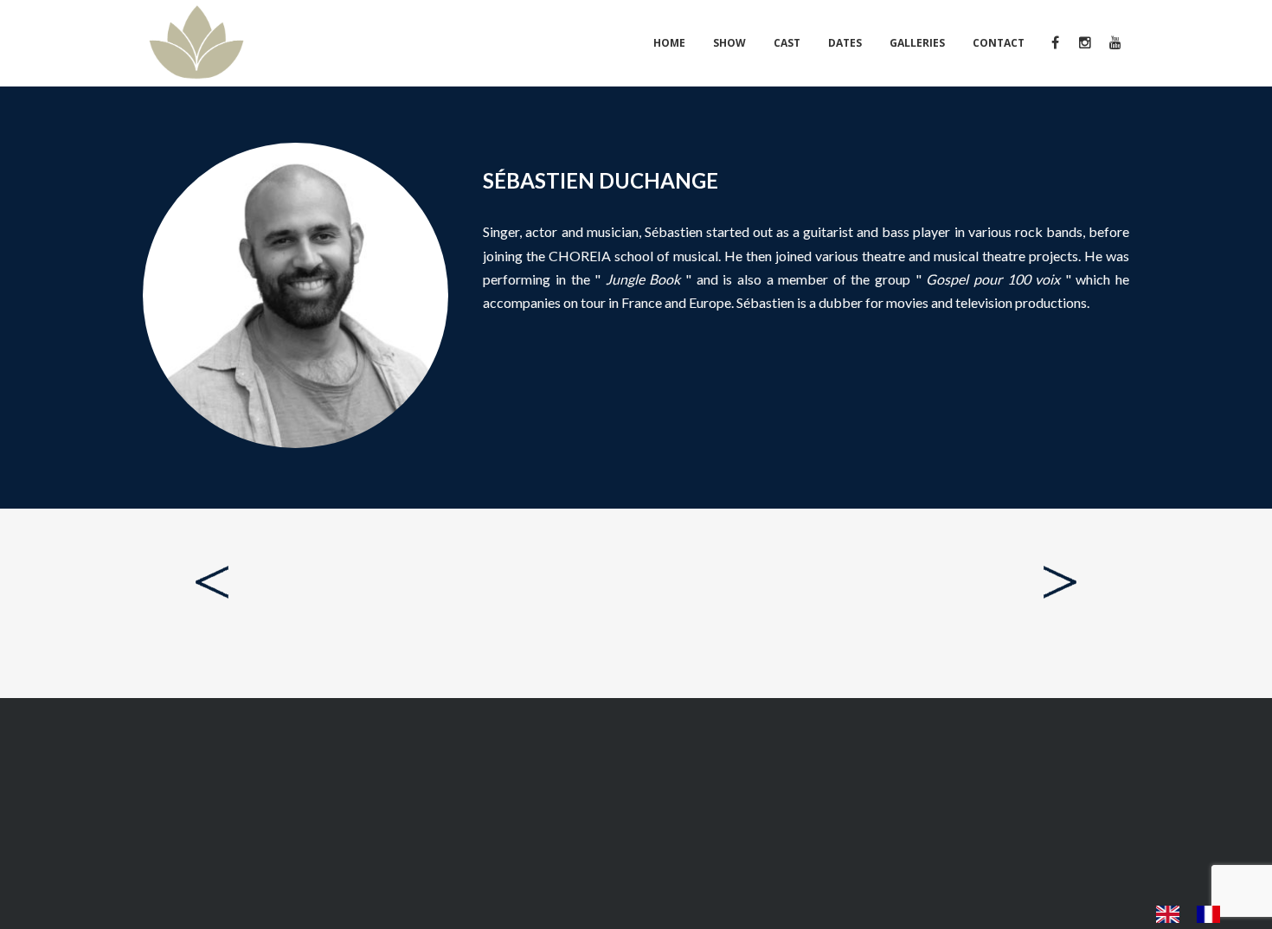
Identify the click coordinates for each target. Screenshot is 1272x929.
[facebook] (1054, 43)
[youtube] (1114, 43)
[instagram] (1085, 43)
